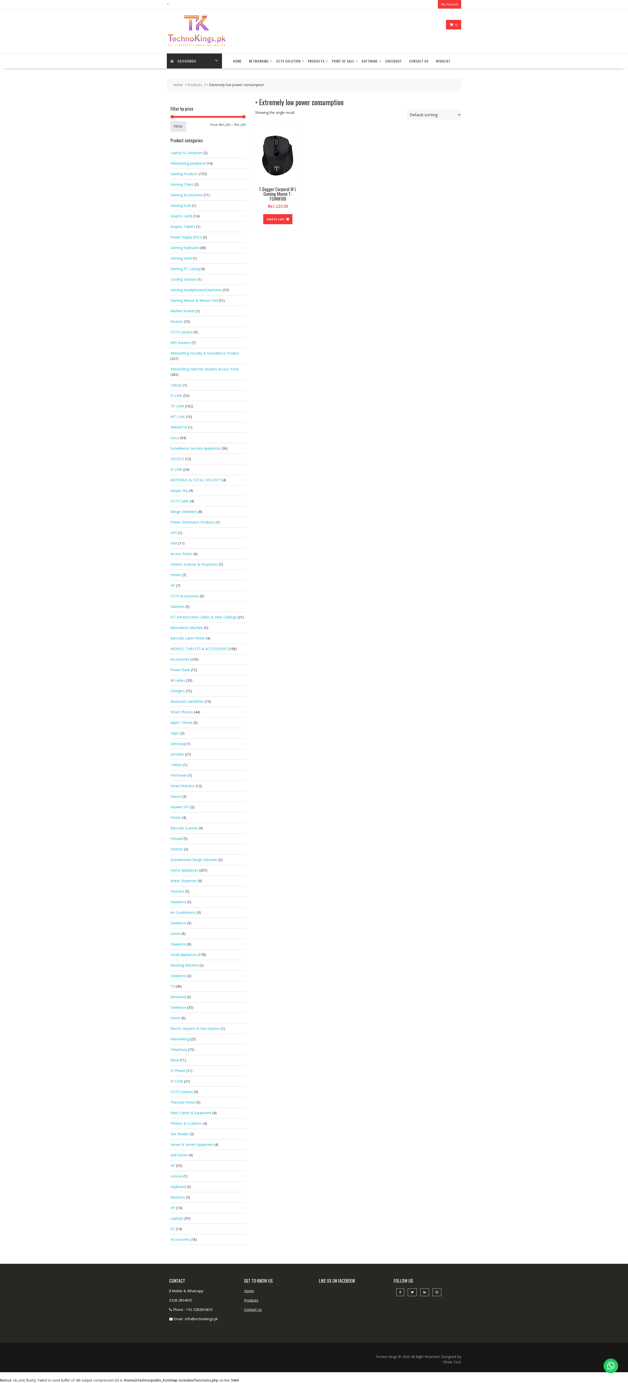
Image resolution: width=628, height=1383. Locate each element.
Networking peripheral (188, 163)
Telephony (178, 1049)
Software (370, 61)
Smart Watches (182, 785)
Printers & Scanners (186, 1123)
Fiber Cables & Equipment (190, 1112)
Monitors (177, 1197)
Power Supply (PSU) (186, 237)
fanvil (174, 1060)
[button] (610, 1365)
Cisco (174, 437)
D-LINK (176, 395)
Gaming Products (184, 173)
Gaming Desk (181, 258)
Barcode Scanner (184, 828)
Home (237, 61)
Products (316, 61)
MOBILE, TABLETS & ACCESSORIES (199, 648)
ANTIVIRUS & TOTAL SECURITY (195, 480)
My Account (449, 4)
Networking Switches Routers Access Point (204, 369)
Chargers (177, 691)
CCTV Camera (181, 332)
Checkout (393, 61)
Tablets (176, 764)
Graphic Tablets (182, 226)
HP (172, 585)
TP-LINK (177, 406)
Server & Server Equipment (191, 1144)
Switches (177, 606)
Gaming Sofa (180, 205)
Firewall (176, 838)
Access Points (181, 553)
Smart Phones (181, 712)
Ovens (175, 933)
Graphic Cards (181, 216)
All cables (177, 680)
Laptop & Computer (186, 152)
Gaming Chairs (182, 184)
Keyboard (178, 1186)
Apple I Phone (181, 722)
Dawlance (178, 902)
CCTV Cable (179, 501)
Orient (175, 1018)
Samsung (177, 743)
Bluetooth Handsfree (187, 701)
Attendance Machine (186, 627)
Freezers (177, 891)
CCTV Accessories (184, 596)
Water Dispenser (183, 880)
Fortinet (176, 849)
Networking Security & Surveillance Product (204, 353)
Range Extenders (183, 511)
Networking (259, 61)
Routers (176, 321)
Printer (175, 575)
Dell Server (179, 1155)
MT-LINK (177, 416)
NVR (173, 543)
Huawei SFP (179, 807)
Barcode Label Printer (187, 638)
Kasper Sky (179, 490)
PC (172, 1228)
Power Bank (180, 669)
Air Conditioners (183, 912)
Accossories (180, 1239)
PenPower (178, 775)
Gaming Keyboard (184, 247)
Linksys (176, 385)
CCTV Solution (288, 61)
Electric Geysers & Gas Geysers (195, 1028)
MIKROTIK (178, 427)
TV (172, 986)
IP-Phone (177, 1070)
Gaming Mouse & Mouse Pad (194, 300)
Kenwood (178, 996)
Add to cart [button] (275, 219)
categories (186, 61)
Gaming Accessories (186, 195)
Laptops (176, 1218)
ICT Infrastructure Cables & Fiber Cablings (203, 617)
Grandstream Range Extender (193, 859)
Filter (178, 126)
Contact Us (419, 61)
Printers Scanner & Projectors (194, 564)
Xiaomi (175, 796)
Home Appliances (184, 870)
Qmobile (177, 754)
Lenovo (176, 1176)
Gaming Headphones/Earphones (196, 289)
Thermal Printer (182, 1102)
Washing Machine (184, 965)
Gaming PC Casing (185, 268)
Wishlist (443, 61)
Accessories (179, 659)
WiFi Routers (180, 342)
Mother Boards (182, 311)
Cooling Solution (183, 279)
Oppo (174, 733)
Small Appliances (183, 954)
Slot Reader (179, 1134)
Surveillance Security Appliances (195, 448)
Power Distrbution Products (192, 522)
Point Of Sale (343, 61)
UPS (173, 532)
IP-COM (176, 1081)
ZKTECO (177, 459)
